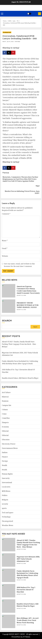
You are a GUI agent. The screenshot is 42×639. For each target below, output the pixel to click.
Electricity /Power (8, 444)
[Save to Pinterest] (13, 53)
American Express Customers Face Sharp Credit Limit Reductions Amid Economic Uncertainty (28, 289)
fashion (4, 452)
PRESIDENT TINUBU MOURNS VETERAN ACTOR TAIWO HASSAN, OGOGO (27, 305)
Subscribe (39, 13)
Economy (5, 427)
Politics (4, 495)
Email (4, 248)
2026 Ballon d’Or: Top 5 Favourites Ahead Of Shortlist (26, 589)
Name (5, 241)
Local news (6, 487)
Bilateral (5, 397)
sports (4, 508)
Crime (4, 414)
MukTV (4, 41)
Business (5, 401)
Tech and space (7, 512)
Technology (6, 517)
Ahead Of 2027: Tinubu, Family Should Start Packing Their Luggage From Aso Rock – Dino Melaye (19, 344)
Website (5, 256)
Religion (5, 500)
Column (5, 409)
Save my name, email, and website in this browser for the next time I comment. (19, 265)
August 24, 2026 (21, 295)
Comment (6, 214)
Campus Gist (6, 405)
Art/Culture (6, 392)
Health (4, 465)
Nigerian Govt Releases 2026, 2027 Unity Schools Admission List (28, 559)
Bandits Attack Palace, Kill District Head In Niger (20, 378)
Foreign (5, 461)
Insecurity (6, 478)
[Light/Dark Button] (29, 14)
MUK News (6, 491)
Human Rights (7, 474)
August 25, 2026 (21, 549)
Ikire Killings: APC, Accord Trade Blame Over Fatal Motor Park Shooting (27, 620)
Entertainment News (10, 448)
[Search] (34, 14)
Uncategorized (7, 32)
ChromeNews (16, 637)
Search (7, 320)
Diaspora (5, 422)
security (5, 504)
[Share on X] (9, 53)
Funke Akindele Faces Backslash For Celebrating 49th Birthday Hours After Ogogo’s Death (20, 362)
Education (5, 439)
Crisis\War (6, 418)
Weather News (7, 525)
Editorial (5, 431)
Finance (5, 457)
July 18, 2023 (10, 41)
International (7, 482)
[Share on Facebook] (5, 53)
